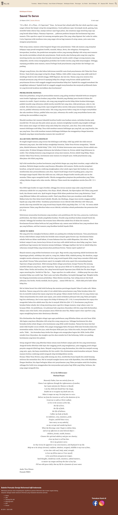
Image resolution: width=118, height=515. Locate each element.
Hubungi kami (9, 501)
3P (99, 3)
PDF (6, 503)
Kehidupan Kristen (69, 3)
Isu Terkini (85, 3)
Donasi (7, 505)
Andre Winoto (35, 20)
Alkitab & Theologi (43, 3)
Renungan (78, 3)
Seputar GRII (104, 3)
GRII (6, 497)
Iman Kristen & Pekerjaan (56, 3)
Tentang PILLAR (10, 499)
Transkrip (34, 3)
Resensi (111, 3)
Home (7, 495)
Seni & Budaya (93, 3)
